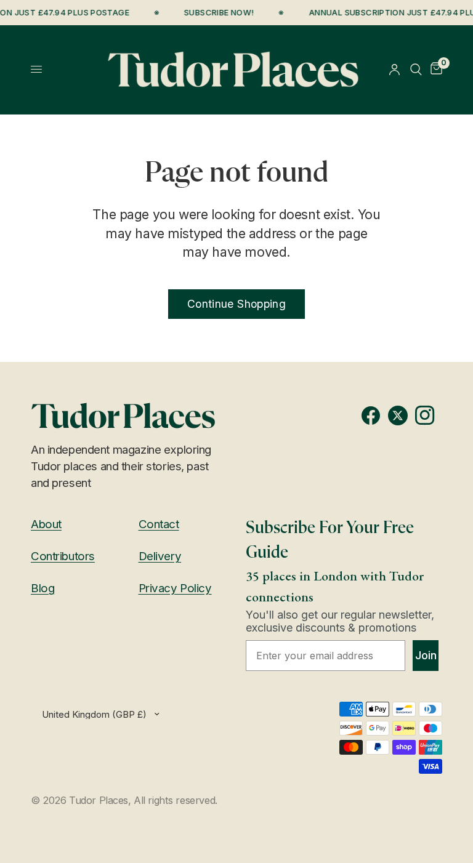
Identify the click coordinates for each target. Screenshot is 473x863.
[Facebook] (374, 415)
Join (426, 655)
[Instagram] (428, 415)
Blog (42, 588)
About (46, 524)
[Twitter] (401, 415)
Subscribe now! (217, 13)
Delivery (160, 556)
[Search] (416, 69)
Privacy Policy (175, 588)
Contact (159, 524)
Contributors (63, 556)
